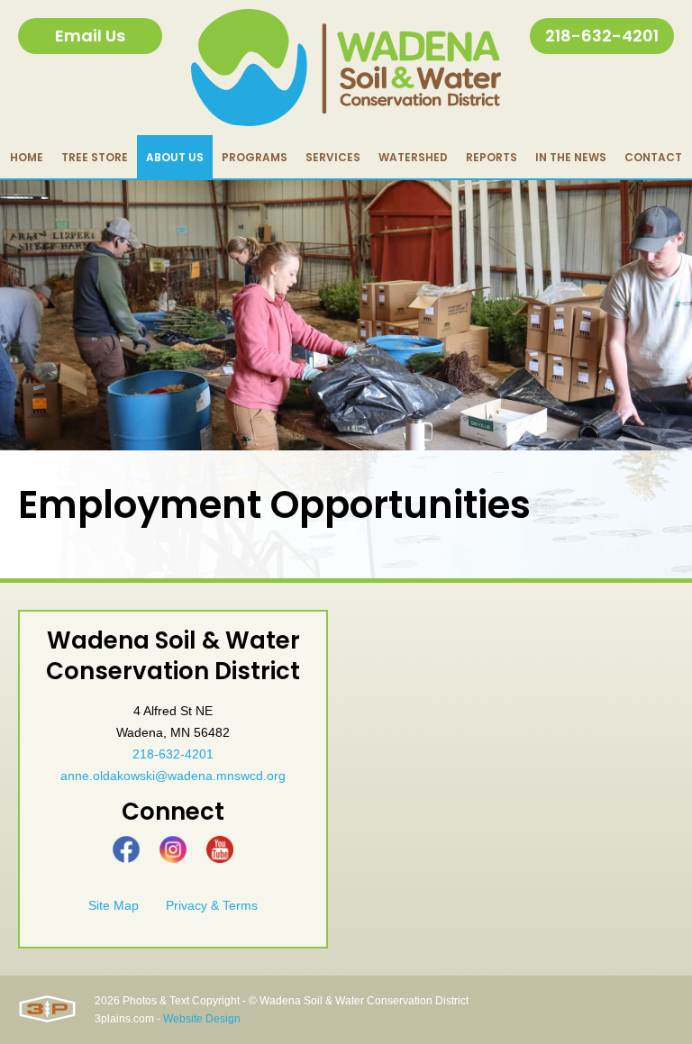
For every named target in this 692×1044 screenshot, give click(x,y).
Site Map (113, 905)
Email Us (90, 35)
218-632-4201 (602, 35)
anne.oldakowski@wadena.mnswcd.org (173, 775)
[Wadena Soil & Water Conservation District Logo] (346, 67)
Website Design (202, 1018)
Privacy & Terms (212, 905)
